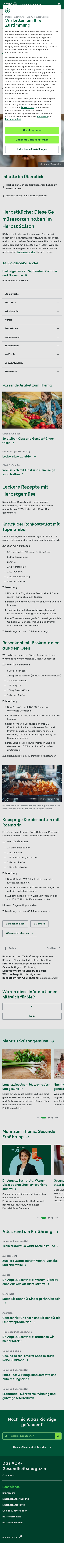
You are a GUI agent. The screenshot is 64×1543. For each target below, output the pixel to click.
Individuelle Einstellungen (32, 149)
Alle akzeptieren (32, 130)
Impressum (42, 116)
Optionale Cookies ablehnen (32, 140)
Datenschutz (27, 108)
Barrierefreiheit (13, 119)
